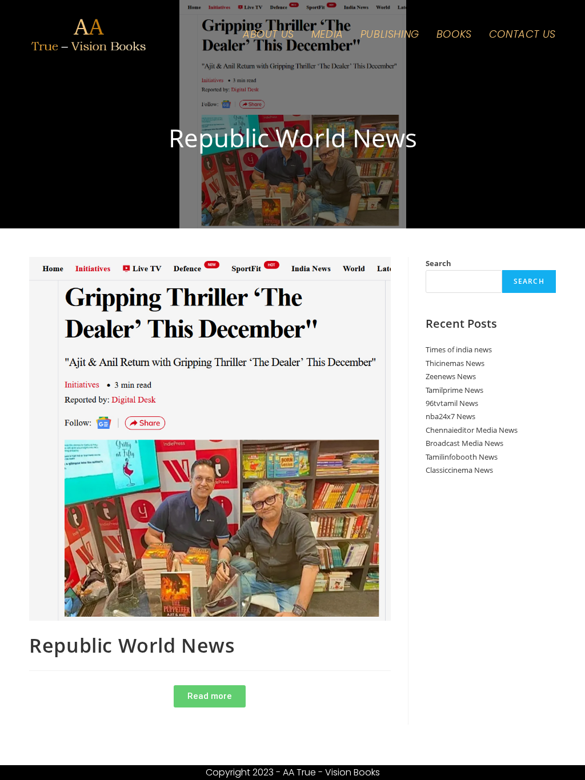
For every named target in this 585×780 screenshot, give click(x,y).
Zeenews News (451, 376)
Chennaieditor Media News (472, 430)
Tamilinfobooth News (462, 457)
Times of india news (459, 349)
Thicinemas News (455, 363)
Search (438, 263)
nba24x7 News (450, 416)
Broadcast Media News (464, 443)
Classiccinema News (459, 470)
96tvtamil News (452, 403)
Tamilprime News (454, 390)
